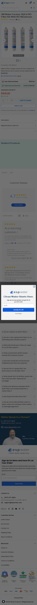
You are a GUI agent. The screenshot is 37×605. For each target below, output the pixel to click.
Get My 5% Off (18, 310)
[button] (3, 601)
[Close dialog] (34, 287)
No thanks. (18, 313)
